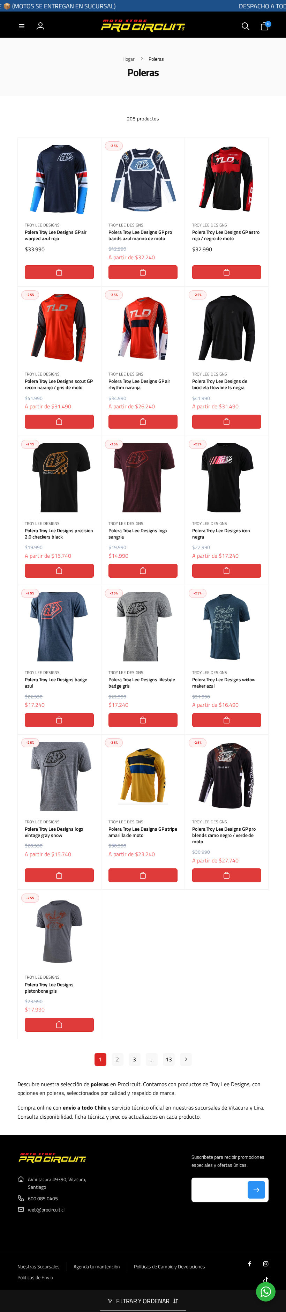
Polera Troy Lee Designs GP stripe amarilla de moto (142, 832)
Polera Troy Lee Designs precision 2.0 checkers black (59, 533)
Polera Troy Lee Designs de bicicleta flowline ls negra (219, 384)
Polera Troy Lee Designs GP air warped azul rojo (55, 235)
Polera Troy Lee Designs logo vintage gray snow (54, 832)
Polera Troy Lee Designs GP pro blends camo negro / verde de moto (224, 835)
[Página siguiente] (186, 1059)
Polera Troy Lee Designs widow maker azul (224, 682)
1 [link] (100, 1059)
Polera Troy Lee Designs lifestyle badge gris (141, 682)
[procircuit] (52, 1162)
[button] (21, 26)
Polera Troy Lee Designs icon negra (221, 533)
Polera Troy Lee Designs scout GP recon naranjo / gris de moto (59, 384)
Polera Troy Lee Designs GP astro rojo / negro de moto (225, 235)
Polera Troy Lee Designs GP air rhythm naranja (139, 384)
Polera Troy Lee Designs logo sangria (137, 533)
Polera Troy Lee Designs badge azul (56, 682)
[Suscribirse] (256, 1190)
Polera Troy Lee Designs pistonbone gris (49, 987)
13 (169, 1059)
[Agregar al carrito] (59, 272)
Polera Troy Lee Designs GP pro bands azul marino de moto (140, 235)
